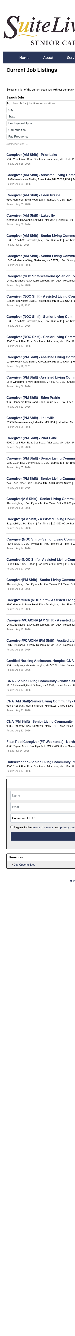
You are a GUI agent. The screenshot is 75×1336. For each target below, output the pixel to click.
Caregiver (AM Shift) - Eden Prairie (33, 195)
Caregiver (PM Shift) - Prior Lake (31, 438)
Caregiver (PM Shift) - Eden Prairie (33, 397)
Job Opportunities (24, 864)
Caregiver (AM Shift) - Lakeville (30, 215)
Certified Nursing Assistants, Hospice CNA (40, 661)
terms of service (43, 827)
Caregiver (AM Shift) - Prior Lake (31, 155)
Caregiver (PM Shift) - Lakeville (30, 418)
